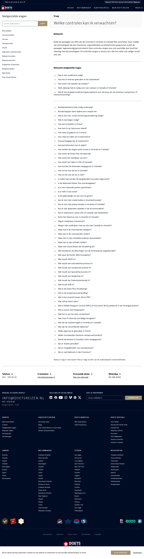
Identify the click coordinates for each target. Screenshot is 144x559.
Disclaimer (59, 534)
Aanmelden (133, 398)
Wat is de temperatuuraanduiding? (72, 293)
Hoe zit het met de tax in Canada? (72, 170)
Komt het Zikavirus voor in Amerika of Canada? (78, 217)
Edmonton (78, 499)
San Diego (78, 508)
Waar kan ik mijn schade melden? (72, 242)
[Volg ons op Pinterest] (75, 397)
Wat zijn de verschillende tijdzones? (73, 327)
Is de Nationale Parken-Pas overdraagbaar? (76, 183)
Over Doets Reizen (9, 77)
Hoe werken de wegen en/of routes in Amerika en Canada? (83, 149)
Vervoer (5, 39)
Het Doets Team (43, 422)
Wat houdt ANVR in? (66, 259)
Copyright (97, 534)
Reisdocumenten (8, 60)
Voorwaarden (6, 433)
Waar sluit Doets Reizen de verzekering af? (76, 246)
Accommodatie (8, 35)
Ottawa (77, 502)
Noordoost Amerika (44, 493)
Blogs (40, 425)
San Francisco (79, 464)
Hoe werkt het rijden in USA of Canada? (74, 162)
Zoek (42, 23)
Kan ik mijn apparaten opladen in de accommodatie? (80, 208)
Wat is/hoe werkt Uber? (68, 301)
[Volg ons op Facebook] (55, 397)
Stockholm (78, 490)
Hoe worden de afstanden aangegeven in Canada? (79, 166)
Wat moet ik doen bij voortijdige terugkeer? (76, 318)
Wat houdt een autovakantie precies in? (75, 263)
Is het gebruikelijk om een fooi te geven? (75, 196)
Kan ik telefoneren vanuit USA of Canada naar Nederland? (82, 213)
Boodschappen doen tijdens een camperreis (77, 111)
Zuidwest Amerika (44, 455)
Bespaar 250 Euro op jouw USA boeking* (123, 2)
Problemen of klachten (10, 65)
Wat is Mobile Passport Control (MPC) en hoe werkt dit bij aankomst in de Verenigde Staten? (98, 305)
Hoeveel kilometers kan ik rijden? (71, 145)
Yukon (40, 505)
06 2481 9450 (115, 377)
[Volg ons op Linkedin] (51, 397)
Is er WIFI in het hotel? (67, 191)
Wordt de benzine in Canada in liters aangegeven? (79, 339)
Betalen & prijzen (8, 56)
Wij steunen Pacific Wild (119, 425)
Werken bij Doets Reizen (46, 430)
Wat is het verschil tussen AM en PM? (73, 297)
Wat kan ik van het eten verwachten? (73, 314)
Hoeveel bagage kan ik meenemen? (73, 141)
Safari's (113, 473)
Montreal (78, 481)
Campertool (115, 428)
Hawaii (40, 499)
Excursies (114, 433)
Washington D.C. (80, 493)
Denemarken (6, 478)
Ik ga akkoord (120, 553)
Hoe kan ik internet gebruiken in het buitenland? (78, 79)
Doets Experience (81, 425)
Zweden (5, 464)
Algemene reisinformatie (11, 52)
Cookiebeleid (85, 534)
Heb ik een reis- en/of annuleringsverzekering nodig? (80, 115)
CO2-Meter (115, 422)
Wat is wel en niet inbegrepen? (71, 310)
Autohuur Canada (117, 442)
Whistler (77, 470)
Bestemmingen (84, 8)
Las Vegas (78, 455)
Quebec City (79, 505)
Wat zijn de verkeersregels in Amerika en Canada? (79, 322)
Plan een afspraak (80, 377)
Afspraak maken (7, 430)
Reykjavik (78, 478)
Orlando (77, 484)
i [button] (50, 374)
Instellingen (137, 553)
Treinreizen (114, 461)
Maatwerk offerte (117, 430)
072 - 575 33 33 (9, 377)
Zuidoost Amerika (44, 487)
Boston (77, 496)
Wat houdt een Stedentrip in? (70, 276)
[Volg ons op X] (79, 397)
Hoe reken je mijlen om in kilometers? (73, 137)
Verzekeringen (6, 436)
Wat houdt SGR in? (65, 284)
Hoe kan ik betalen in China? (69, 124)
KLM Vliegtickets (116, 436)
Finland (4, 470)
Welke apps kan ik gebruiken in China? (74, 331)
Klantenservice (101, 8)
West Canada (43, 458)
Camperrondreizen (117, 455)
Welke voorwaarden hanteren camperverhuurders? (79, 335)
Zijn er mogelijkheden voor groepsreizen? (75, 348)
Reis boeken (6, 31)
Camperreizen (7, 43)
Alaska (40, 502)
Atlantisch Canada (44, 511)
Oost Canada (42, 508)
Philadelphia (79, 511)
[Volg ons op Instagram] (65, 397)
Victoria (77, 473)
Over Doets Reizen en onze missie (49, 428)
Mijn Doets (6, 73)
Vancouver (78, 458)
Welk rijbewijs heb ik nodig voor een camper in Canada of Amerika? (86, 88)
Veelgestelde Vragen (9, 428)
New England (42, 496)
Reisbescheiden (8, 69)
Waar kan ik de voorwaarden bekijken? (74, 229)
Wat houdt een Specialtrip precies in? (74, 272)
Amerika (5, 455)
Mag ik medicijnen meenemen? (71, 221)
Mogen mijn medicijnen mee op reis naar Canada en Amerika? (84, 225)
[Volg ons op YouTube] (61, 397)
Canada (4, 458)
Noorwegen (6, 467)
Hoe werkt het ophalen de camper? (73, 83)
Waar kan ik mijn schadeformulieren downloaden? (79, 238)
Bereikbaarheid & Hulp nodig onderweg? (75, 107)
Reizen (70, 8)
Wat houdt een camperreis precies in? (74, 267)
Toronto (77, 487)
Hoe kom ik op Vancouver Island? (72, 128)
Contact (5, 425)
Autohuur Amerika (117, 439)
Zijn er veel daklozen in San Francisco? (74, 352)
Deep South (42, 490)
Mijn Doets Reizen (120, 8)
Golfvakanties (115, 481)
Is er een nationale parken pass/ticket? (74, 187)
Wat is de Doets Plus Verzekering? (72, 289)
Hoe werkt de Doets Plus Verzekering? (74, 153)
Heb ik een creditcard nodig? (70, 75)
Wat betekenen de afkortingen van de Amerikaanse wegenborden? (86, 251)
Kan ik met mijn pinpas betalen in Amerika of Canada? (81, 204)
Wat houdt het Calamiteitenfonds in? (73, 280)
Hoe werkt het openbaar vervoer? (72, 158)
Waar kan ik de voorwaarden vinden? (73, 234)
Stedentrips (115, 467)
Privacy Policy (72, 534)
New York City (79, 467)
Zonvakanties (115, 475)
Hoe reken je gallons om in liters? (71, 132)
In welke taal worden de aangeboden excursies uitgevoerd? (83, 179)
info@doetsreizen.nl (46, 377)
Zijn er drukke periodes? (68, 343)
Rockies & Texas (43, 484)
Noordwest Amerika (45, 481)
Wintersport (115, 470)
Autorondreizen (116, 458)
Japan (4, 473)
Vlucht (4, 48)
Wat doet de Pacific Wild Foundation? (74, 255)
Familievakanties (116, 478)
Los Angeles (79, 461)
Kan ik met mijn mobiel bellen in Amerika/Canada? (79, 200)
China (4, 475)
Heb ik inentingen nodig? (68, 120)
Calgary (77, 475)
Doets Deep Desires (117, 464)
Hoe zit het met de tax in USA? (70, 175)
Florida (40, 478)
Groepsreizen (115, 484)
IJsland (4, 461)
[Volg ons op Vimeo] (70, 397)
